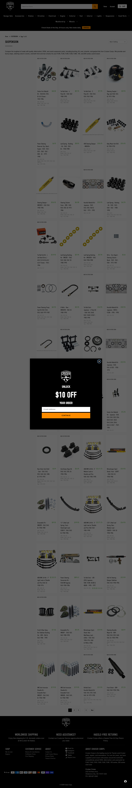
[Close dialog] (99, 361)
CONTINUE (66, 415)
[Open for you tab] (125, 781)
